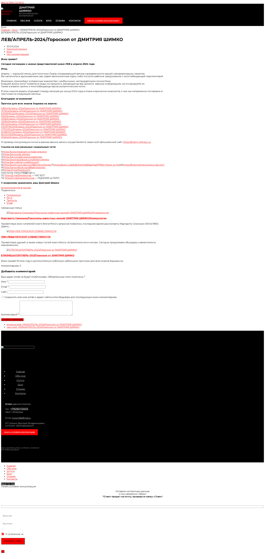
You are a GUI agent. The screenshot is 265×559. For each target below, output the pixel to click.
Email (5, 287)
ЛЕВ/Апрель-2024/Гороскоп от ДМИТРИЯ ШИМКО (30, 119)
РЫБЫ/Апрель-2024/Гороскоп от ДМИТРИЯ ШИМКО (31, 137)
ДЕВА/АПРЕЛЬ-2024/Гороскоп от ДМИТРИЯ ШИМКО (43, 327)
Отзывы (20, 389)
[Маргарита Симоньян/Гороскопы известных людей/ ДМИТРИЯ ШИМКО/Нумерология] (58, 212)
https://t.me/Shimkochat (18, 175)
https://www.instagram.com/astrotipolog (25, 151)
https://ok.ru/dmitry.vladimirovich (21, 162)
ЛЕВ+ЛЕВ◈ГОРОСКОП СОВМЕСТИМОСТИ (26, 237)
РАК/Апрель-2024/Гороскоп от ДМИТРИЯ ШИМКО (30, 116)
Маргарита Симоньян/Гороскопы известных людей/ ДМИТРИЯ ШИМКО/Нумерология (54, 218)
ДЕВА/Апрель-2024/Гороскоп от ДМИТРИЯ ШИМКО (31, 121)
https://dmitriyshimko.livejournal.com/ (143, 165)
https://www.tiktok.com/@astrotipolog (24, 167)
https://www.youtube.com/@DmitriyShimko (27, 165)
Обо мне (20, 376)
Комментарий (10, 314)
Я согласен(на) (13, 534)
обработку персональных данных (40, 534)
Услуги (20, 380)
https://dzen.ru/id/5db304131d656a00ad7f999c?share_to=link (87, 165)
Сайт (3, 292)
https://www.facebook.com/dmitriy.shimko (26, 159)
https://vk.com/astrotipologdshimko (22, 157)
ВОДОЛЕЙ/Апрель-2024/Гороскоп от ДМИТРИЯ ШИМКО (34, 134)
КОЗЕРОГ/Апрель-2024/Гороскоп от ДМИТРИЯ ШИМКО (33, 132)
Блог (9, 51)
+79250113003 (19, 408)
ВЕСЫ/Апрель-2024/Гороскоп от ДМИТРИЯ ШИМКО (31, 124)
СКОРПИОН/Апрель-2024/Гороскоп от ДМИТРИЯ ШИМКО (34, 126)
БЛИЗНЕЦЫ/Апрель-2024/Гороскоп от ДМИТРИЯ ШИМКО (34, 113)
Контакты (20, 393)
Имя (4, 281)
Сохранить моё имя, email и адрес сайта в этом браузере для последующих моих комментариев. (60, 297)
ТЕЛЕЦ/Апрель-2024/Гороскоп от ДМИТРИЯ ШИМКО (31, 111)
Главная (20, 371)
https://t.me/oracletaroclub (19, 178)
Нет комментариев (18, 54)
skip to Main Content (12, 2)
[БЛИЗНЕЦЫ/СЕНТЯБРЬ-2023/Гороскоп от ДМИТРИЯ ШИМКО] (42, 250)
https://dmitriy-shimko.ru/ (137, 142)
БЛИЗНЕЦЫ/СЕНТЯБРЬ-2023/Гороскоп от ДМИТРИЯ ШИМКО (37, 255)
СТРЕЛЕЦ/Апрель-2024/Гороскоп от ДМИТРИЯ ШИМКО (33, 129)
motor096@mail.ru (21, 418)
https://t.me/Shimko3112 (17, 170)
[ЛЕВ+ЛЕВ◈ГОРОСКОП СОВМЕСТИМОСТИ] (31, 231)
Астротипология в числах (16, 187)
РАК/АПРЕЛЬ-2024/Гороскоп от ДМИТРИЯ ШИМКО (44, 324)
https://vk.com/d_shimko (16, 154)
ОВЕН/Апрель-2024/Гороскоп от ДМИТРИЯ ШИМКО (31, 108)
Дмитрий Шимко (17, 49)
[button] (14, 195)
